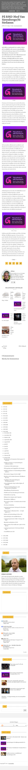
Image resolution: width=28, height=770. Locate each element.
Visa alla (24, 652)
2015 (4, 431)
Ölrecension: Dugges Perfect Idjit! (12, 474)
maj (5, 448)
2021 (4, 418)
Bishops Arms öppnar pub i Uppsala (12, 497)
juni (5, 446)
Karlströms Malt (7, 626)
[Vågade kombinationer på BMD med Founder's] (5, 330)
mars (5, 453)
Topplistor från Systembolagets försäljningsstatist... (12, 480)
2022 (4, 415)
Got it (18, 11)
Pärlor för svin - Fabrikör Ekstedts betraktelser (12, 646)
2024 (4, 411)
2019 (4, 422)
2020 (4, 420)
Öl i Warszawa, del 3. (7, 634)
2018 (4, 424)
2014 (4, 535)
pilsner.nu (5, 638)
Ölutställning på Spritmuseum (11, 490)
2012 (4, 540)
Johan (8, 25)
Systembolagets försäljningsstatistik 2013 (15, 742)
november (6, 435)
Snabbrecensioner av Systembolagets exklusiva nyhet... (13, 463)
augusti (6, 442)
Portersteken (11, 763)
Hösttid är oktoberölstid (8, 622)
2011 (4, 542)
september (7, 439)
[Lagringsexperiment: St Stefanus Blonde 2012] (17, 303)
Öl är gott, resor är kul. (9, 633)
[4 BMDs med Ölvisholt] (17, 295)
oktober (6, 437)
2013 (4, 538)
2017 (4, 427)
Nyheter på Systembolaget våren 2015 (13, 514)
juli (5, 444)
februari (6, 455)
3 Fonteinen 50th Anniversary (11, 466)
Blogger (16, 722)
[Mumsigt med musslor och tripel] (5, 315)
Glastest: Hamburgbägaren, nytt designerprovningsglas (12, 487)
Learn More (12, 11)
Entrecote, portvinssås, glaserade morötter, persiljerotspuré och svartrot (16, 681)
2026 (4, 406)
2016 (4, 429)
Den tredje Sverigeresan (8, 647)
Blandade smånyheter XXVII (11, 522)
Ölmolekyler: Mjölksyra (9, 499)
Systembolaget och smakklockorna (12, 516)
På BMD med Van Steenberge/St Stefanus (14, 492)
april (5, 451)
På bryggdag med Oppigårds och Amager (14, 468)
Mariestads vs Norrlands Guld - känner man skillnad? (17, 689)
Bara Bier (5, 621)
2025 (4, 409)
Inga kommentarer (18, 25)
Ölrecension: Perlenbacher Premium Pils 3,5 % (16, 673)
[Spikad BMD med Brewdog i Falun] (5, 295)
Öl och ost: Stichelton (9, 505)
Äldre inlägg (22, 346)
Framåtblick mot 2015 (9, 531)
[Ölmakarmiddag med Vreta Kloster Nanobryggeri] (17, 317)
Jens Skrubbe (21, 49)
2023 (4, 413)
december (6, 433)
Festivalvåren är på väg (9, 494)
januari (6, 457)
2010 (4, 544)
